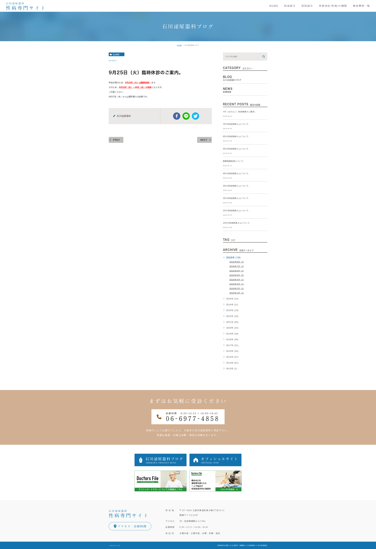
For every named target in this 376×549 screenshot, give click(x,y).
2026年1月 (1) (236, 293)
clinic (116, 54)
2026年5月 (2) (236, 275)
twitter (195, 116)
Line (186, 116)
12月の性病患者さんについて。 (237, 223)
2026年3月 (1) (236, 284)
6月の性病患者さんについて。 (236, 136)
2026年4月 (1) (236, 279)
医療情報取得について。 (234, 161)
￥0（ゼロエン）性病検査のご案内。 (240, 112)
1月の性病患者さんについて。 (236, 210)
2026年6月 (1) (236, 271)
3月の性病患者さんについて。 (236, 186)
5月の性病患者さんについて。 (236, 149)
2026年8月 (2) (236, 262)
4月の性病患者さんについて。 (236, 173)
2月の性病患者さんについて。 (236, 198)
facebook (176, 116)
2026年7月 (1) (236, 266)
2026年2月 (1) (236, 288)
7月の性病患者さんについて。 (236, 124)
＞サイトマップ (114, 545)
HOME (179, 45)
